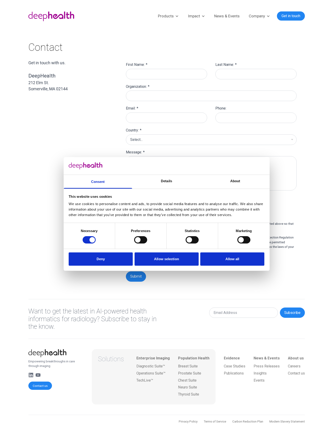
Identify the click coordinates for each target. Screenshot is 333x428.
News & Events (227, 16)
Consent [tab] (98, 182)
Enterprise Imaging (153, 358)
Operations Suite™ (150, 373)
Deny (101, 259)
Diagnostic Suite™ (150, 366)
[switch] (140, 239)
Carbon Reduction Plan (247, 421)
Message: (135, 152)
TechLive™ (144, 380)
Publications (234, 373)
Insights (260, 373)
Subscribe (292, 312)
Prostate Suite (189, 373)
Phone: (220, 108)
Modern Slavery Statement (287, 421)
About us (296, 358)
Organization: (137, 86)
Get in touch (291, 16)
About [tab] (235, 181)
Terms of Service (215, 421)
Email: (132, 108)
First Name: (136, 64)
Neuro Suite (187, 387)
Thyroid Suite (188, 394)
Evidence (232, 358)
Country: (133, 130)
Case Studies (234, 366)
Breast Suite (188, 366)
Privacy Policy (188, 421)
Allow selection (166, 259)
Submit (136, 276)
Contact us (40, 386)
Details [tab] (166, 181)
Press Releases (267, 366)
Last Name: (226, 64)
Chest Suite (187, 380)
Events (259, 380)
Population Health (193, 358)
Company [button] (257, 16)
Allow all (232, 259)
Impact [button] (194, 16)
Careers (294, 366)
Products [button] (166, 16)
